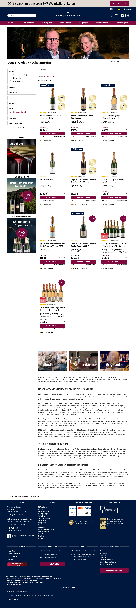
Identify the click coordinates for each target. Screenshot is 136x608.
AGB (101, 551)
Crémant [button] (16, 78)
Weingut (11, 108)
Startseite (10, 496)
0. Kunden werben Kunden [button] (16, 591)
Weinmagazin (122, 22)
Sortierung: (112, 61)
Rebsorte (12, 87)
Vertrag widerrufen (114, 570)
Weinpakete (65, 22)
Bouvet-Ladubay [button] (45, 76)
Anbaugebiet (13, 92)
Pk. (126, 257)
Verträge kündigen (106, 564)
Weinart (11, 71)
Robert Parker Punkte (16, 123)
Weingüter (47, 22)
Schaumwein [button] (17, 81)
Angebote (83, 22)
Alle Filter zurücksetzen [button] (44, 80)
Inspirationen (102, 22)
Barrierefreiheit (129, 9)
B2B (111, 9)
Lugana (40, 538)
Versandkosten (48, 577)
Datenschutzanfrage (106, 560)
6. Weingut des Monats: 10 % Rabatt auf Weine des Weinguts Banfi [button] (29, 595)
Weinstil (11, 103)
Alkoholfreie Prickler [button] (19, 75)
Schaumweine (27, 22)
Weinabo (41, 534)
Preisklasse (13, 118)
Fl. (64, 129)
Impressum (103, 553)
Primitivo (41, 536)
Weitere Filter (22, 127)
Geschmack (12, 98)
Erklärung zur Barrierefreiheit (109, 555)
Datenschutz (104, 557)
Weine (10, 22)
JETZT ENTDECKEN (119, 4)
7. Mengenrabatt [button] (13, 599)
